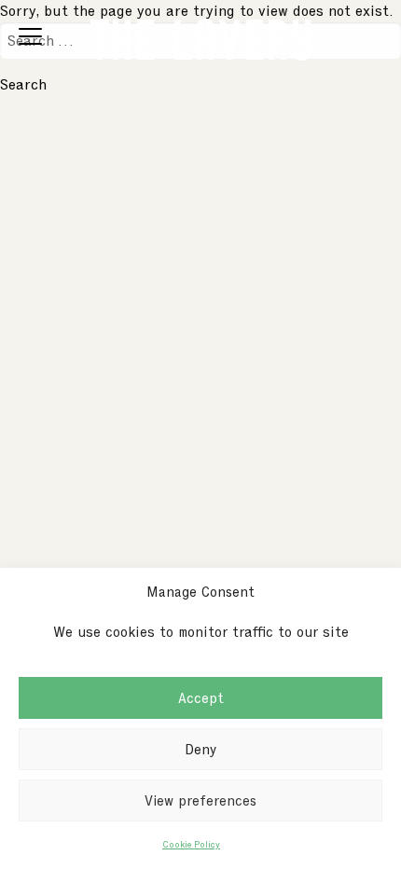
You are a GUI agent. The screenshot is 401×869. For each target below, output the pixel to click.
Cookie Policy (191, 843)
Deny (200, 749)
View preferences (200, 801)
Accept (201, 698)
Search (23, 84)
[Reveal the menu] (30, 39)
